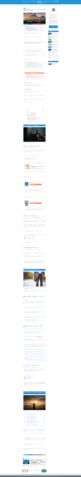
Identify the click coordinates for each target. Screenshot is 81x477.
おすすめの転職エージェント (49, 5)
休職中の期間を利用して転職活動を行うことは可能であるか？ (34, 118)
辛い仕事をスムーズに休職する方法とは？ (31, 114)
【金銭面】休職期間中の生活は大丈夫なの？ (32, 115)
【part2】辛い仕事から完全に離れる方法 (31, 117)
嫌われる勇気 (31, 182)
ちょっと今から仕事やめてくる (33, 201)
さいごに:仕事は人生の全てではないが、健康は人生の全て (33, 121)
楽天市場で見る (38, 184)
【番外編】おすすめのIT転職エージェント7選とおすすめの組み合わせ (33, 359)
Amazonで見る (32, 184)
